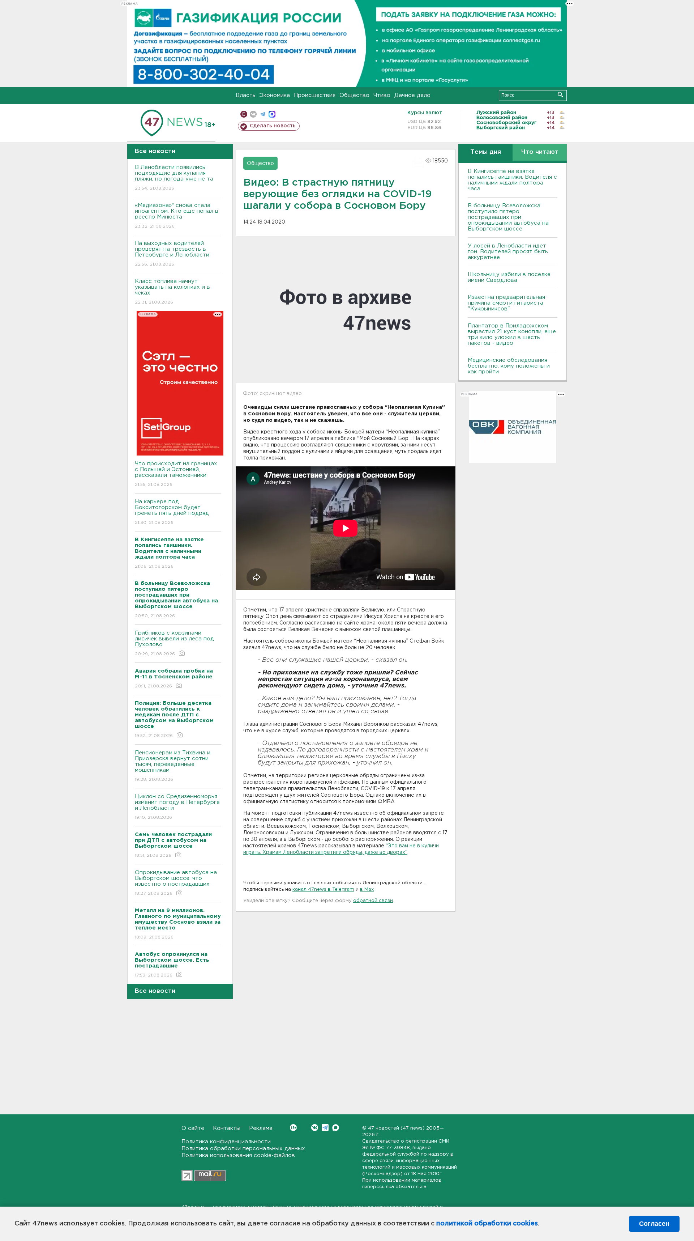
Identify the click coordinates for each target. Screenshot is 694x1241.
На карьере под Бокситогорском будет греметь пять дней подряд (172, 512)
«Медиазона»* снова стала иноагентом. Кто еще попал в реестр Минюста (176, 215)
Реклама (261, 1128)
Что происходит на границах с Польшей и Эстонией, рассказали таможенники (176, 474)
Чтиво (381, 95)
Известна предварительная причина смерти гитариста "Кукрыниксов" (506, 303)
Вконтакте (314, 1127)
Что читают (539, 152)
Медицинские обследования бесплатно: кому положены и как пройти (509, 366)
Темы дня (485, 152)
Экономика (275, 95)
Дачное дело (412, 95)
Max (335, 1127)
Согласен (654, 1223)
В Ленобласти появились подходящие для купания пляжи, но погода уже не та (174, 177)
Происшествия (314, 95)
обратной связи (373, 901)
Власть (246, 95)
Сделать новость (273, 126)
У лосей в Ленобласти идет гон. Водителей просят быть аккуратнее (508, 251)
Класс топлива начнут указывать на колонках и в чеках (172, 291)
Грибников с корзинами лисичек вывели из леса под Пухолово (174, 643)
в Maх (367, 889)
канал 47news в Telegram (323, 889)
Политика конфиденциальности (226, 1141)
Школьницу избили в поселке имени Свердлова (509, 277)
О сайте (192, 1128)
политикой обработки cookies (487, 1224)
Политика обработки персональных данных (243, 1148)
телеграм (262, 114)
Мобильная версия (243, 114)
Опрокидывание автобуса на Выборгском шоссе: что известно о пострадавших (176, 882)
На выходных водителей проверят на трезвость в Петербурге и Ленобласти (172, 253)
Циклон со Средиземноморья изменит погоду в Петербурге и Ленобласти (177, 806)
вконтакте (253, 114)
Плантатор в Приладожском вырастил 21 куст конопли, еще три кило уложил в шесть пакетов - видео (512, 334)
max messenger (272, 114)
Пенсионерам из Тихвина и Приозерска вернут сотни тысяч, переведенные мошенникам (172, 766)
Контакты (226, 1128)
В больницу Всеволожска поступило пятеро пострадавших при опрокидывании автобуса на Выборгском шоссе (508, 217)
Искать (560, 94)
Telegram (325, 1127)
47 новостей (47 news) (396, 1128)
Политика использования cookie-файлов (238, 1155)
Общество (354, 95)
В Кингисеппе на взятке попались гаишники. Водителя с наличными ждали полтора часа (512, 180)
